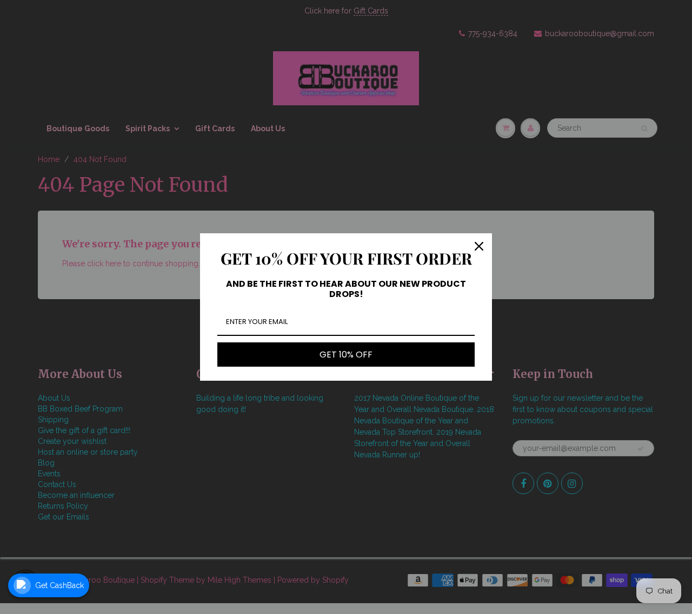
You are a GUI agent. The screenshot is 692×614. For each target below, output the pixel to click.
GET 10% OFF (346, 354)
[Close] (479, 246)
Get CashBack (59, 585)
